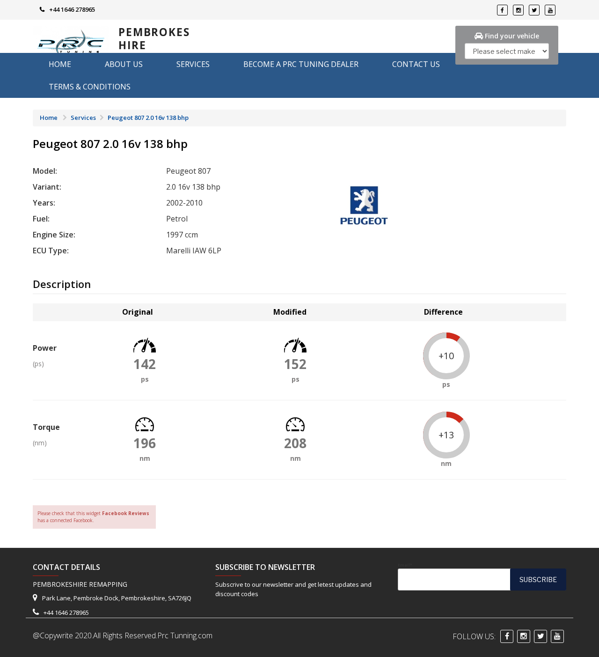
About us (124, 64)
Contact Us (416, 64)
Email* (405, 565)
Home (60, 64)
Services (193, 64)
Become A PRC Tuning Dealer (300, 64)
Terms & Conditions (90, 86)
